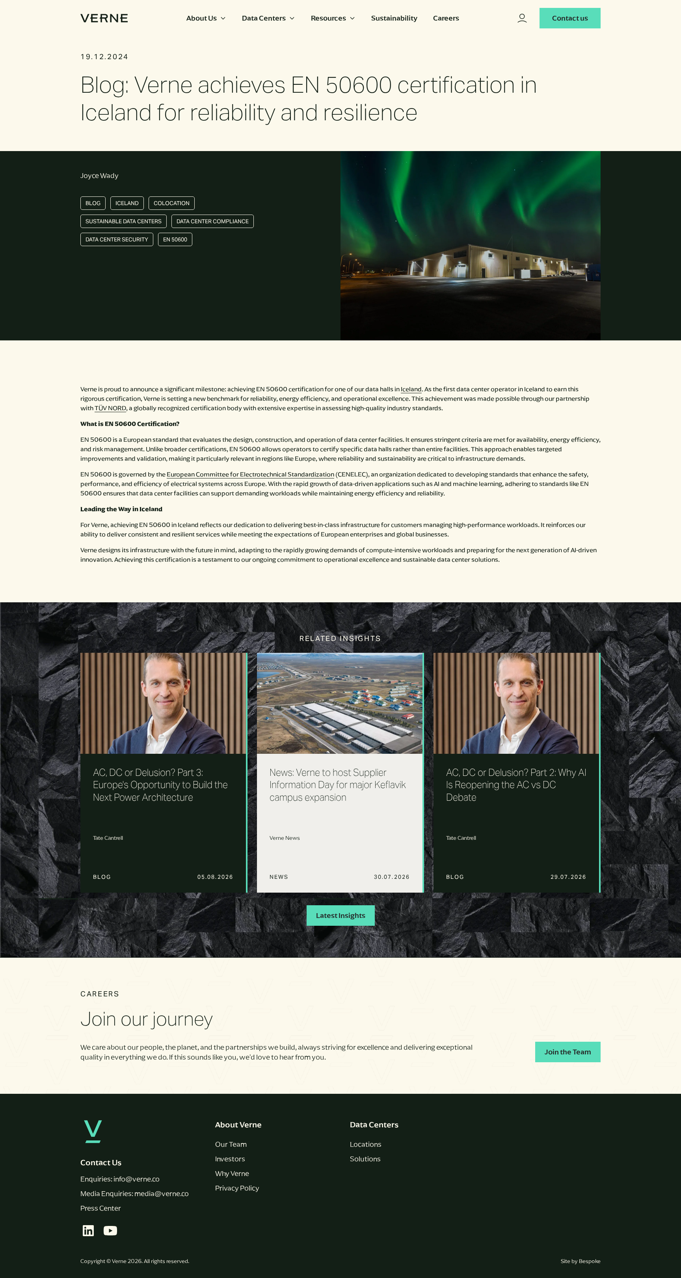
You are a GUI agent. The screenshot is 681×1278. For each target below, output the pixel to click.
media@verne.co (161, 1193)
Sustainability (394, 18)
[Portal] (522, 18)
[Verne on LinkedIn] (88, 1231)
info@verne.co (137, 1179)
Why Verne (232, 1173)
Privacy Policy (237, 1188)
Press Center (100, 1208)
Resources (328, 18)
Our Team (231, 1144)
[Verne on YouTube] (110, 1231)
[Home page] (104, 18)
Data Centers (264, 18)
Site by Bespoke (581, 1261)
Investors (230, 1159)
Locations (365, 1144)
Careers (446, 18)
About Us (201, 18)
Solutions (365, 1159)
